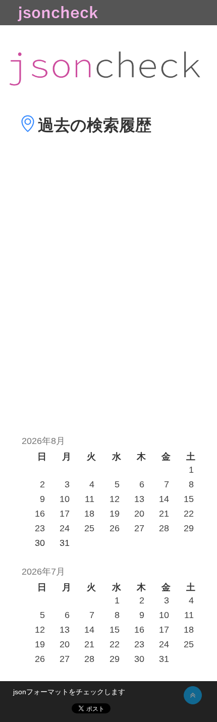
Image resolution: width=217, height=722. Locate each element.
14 (164, 499)
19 (115, 514)
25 (89, 528)
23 (40, 528)
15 (189, 499)
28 (164, 528)
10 (65, 499)
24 (65, 528)
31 (164, 659)
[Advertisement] (108, 299)
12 (115, 499)
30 (139, 659)
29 (189, 528)
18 (89, 514)
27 (139, 528)
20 (139, 514)
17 (65, 514)
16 (40, 514)
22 (189, 514)
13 (139, 499)
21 (164, 514)
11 (89, 499)
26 (115, 528)
